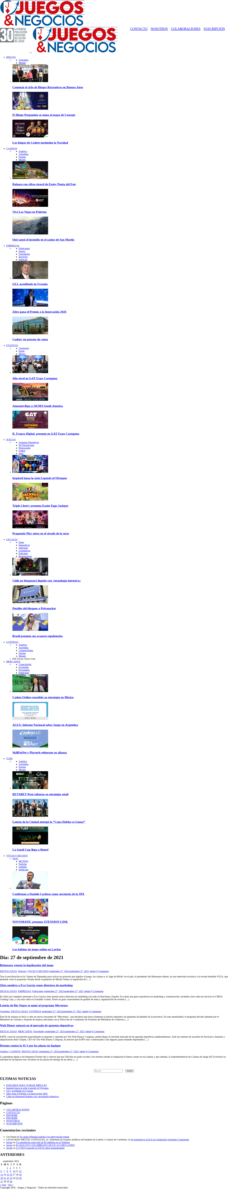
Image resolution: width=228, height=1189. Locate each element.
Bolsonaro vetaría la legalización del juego (27, 965)
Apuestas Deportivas (29, 442)
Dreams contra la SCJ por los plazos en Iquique (30, 1045)
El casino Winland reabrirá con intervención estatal (44, 1136)
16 (11, 1174)
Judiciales (23, 548)
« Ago (3, 1184)
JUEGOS (11, 439)
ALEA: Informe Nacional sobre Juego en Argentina (45, 725)
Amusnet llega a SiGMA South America (37, 406)
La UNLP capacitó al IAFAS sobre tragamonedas (40, 1148)
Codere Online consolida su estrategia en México (43, 697)
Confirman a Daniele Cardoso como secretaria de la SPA (48, 894)
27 (1, 1181)
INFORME (12, 1115)
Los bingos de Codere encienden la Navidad (40, 142)
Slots (21, 453)
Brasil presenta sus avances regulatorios (37, 636)
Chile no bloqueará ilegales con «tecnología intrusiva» (46, 580)
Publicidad (24, 672)
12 (20, 1171)
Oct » (10, 1184)
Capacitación (25, 664)
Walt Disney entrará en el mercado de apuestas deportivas (36, 1025)
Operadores (24, 254)
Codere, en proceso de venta (30, 339)
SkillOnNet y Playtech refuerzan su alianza (39, 752)
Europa (22, 157)
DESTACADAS (8, 971)
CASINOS (11, 148)
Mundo (22, 62)
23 (11, 1178)
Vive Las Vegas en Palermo (29, 211)
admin (93, 971)
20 (1, 1178)
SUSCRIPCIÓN (214, 28)
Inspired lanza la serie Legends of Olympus (39, 478)
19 (20, 1174)
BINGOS (11, 57)
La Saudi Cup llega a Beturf (30, 849)
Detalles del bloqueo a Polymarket (34, 608)
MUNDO (23, 861)
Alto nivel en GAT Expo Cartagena (34, 378)
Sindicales (24, 869)
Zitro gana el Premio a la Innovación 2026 (39, 311)
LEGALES (12, 539)
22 (8, 1178)
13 (1, 1174)
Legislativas (24, 550)
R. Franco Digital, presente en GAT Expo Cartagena (45, 433)
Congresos (24, 348)
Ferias (22, 351)
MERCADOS (13, 661)
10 (14, 1171)
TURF (9, 758)
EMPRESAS (12, 245)
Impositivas (24, 545)
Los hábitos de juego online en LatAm (36, 949)
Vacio (15, 858)
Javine (9, 1142)
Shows (22, 353)
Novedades (24, 670)
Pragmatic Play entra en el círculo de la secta (40, 533)
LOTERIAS (12, 642)
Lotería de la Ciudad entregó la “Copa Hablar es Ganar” (48, 821)
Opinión (23, 867)
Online (22, 450)
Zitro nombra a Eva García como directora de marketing (36, 985)
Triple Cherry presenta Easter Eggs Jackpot (40, 505)
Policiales (23, 553)
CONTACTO (139, 28)
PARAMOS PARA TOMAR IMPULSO (26, 1085)
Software (23, 259)
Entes (21, 542)
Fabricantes (24, 248)
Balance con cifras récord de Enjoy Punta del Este (44, 184)
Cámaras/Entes (26, 650)
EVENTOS (12, 345)
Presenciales (25, 448)
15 (8, 1174)
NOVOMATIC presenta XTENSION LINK (40, 921)
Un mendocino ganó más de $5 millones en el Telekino (43, 1142)
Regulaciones (25, 556)
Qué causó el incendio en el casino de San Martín (43, 239)
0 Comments (102, 971)
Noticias (23, 864)
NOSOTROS (159, 28)
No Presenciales (26, 445)
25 (17, 1178)
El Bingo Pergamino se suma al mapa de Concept (43, 115)
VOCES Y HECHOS (17, 855)
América (23, 151)
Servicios (23, 257)
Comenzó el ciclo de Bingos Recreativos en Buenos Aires (47, 87)
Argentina (23, 60)
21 (5, 1178)
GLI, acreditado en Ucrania (30, 284)
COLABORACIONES (186, 28)
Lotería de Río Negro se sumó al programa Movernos (34, 1005)
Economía (24, 667)
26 (20, 1178)
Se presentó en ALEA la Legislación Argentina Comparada (160, 1139)
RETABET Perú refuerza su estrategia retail (40, 794)
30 (11, 1181)
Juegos (22, 251)
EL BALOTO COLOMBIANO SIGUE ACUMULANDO (45, 1145)
